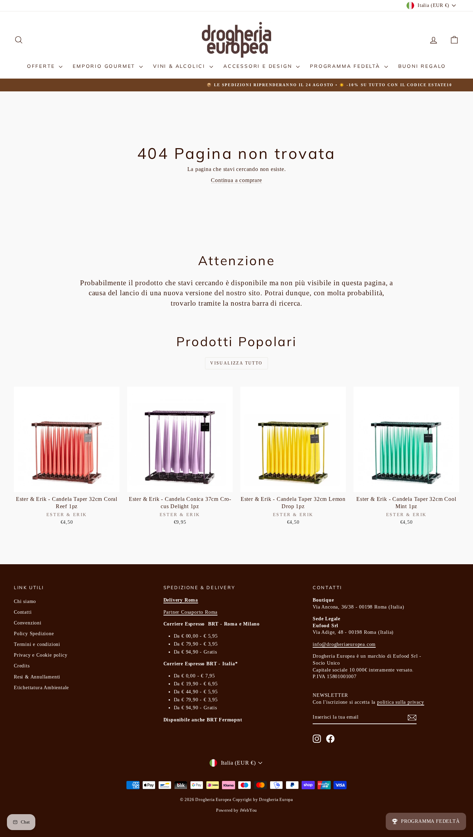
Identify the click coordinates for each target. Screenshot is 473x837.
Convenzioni (28, 623)
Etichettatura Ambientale (41, 687)
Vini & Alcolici (180, 66)
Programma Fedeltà (346, 66)
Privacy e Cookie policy (40, 655)
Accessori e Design (258, 66)
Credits (22, 665)
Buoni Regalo (422, 66)
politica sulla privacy (400, 702)
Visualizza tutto (236, 363)
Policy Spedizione (34, 633)
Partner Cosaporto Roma (190, 612)
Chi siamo (25, 601)
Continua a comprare (236, 180)
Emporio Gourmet (105, 66)
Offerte (42, 66)
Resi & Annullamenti (37, 677)
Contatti (23, 612)
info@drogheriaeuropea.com (344, 644)
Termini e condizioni (37, 644)
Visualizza (67, 484)
